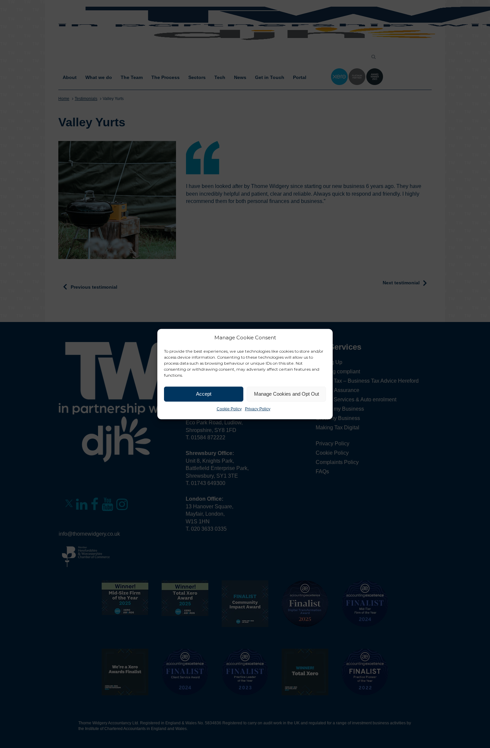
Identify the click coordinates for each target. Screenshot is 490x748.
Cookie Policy (229, 408)
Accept (203, 394)
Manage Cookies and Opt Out (286, 394)
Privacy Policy (257, 408)
